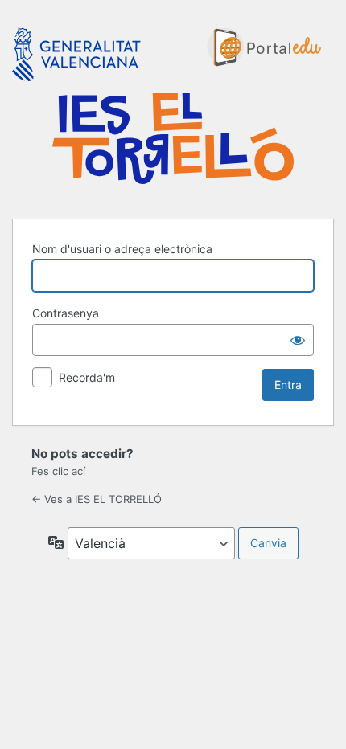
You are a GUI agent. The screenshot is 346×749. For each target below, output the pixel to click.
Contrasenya (65, 313)
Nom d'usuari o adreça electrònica (122, 249)
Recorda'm (87, 377)
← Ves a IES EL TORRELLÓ (96, 499)
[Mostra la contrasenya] (298, 340)
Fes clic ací (58, 471)
